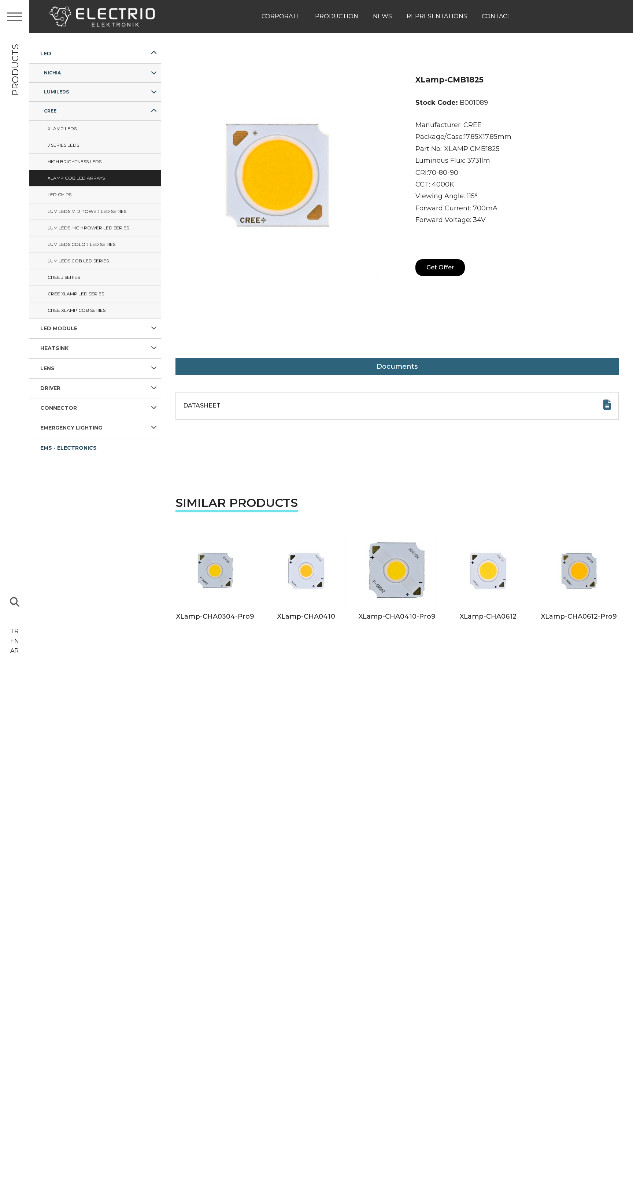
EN (14, 641)
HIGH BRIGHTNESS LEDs (74, 161)
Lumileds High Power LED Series (88, 228)
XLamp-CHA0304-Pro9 (215, 616)
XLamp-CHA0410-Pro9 (397, 616)
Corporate (281, 16)
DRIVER (50, 388)
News (382, 16)
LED (45, 53)
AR (14, 650)
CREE (50, 111)
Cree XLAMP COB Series (77, 310)
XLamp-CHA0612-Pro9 (579, 616)
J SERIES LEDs (63, 145)
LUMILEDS (56, 92)
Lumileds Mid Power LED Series (87, 211)
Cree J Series (64, 277)
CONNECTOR (58, 408)
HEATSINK (54, 348)
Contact (496, 16)
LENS (47, 368)
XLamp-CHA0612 (488, 616)
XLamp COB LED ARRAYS (76, 178)
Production (336, 16)
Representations (437, 16)
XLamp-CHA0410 (306, 616)
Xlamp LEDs (62, 128)
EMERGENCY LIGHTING (71, 428)
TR (14, 631)
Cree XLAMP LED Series (76, 293)
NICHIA (52, 72)
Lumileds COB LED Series (78, 261)
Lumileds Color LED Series (81, 244)
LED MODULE (58, 328)
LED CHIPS (59, 194)
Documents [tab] (397, 366)
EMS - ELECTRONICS (68, 448)
